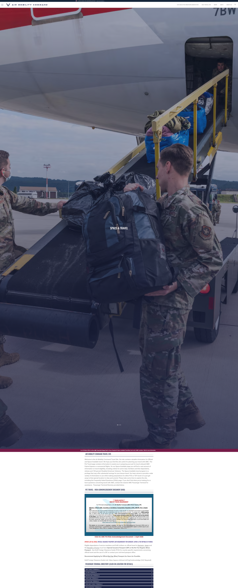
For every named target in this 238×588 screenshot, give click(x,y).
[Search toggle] (235, 5)
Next (214, 228)
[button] (100, 1)
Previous (24, 228)
